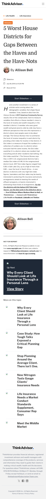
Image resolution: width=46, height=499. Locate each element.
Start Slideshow (22, 98)
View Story (15, 289)
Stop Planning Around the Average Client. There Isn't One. (27, 361)
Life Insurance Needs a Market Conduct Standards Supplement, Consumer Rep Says (27, 404)
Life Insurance (25, 16)
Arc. (22, 491)
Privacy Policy (29, 493)
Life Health (10, 16)
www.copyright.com (14, 248)
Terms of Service (17, 493)
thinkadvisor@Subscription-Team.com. (23, 477)
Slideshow (8, 23)
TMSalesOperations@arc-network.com (25, 251)
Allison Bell (24, 70)
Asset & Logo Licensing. (27, 253)
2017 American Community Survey (29, 115)
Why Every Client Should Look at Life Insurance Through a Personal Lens (26, 316)
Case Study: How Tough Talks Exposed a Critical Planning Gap (28, 340)
